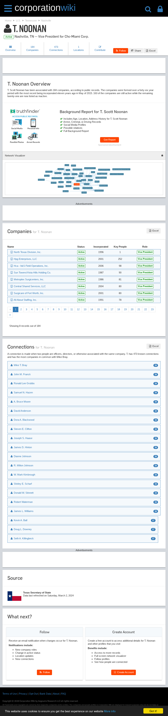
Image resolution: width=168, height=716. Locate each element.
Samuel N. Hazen (23, 392)
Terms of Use (9, 693)
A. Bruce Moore (84, 192)
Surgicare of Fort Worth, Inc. (28, 293)
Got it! (153, 711)
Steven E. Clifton (22, 429)
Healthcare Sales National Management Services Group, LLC (121, 169)
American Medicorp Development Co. (101, 177)
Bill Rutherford (97, 181)
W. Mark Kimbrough (24, 474)
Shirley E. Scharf (22, 483)
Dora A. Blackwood (23, 419)
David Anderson (22, 410)
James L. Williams (23, 511)
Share (137, 50)
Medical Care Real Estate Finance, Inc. (104, 169)
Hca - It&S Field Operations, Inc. (30, 265)
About (56, 693)
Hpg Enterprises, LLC (25, 259)
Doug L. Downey (22, 529)
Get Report (110, 139)
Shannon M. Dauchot (41, 179)
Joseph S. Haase (22, 438)
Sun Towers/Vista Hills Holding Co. (32, 272)
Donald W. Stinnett (23, 492)
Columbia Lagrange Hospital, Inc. (102, 173)
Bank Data (45, 693)
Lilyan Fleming (74, 165)
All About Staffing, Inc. (49, 171)
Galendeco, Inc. (79, 180)
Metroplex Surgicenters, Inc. (28, 279)
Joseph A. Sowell (53, 182)
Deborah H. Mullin (60, 186)
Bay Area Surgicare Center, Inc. (77, 169)
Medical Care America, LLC (103, 185)
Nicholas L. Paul (47, 175)
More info (110, 711)
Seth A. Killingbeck (76, 188)
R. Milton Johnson (23, 465)
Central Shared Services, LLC (99, 190)
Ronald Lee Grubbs (24, 383)
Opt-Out (33, 693)
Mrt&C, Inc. (81, 173)
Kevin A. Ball (20, 520)
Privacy (23, 693)
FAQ (63, 693)
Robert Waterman (23, 502)
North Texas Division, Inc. (27, 252)
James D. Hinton (22, 447)
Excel (152, 50)
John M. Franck (22, 374)
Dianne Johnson (22, 456)
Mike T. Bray (20, 365)
